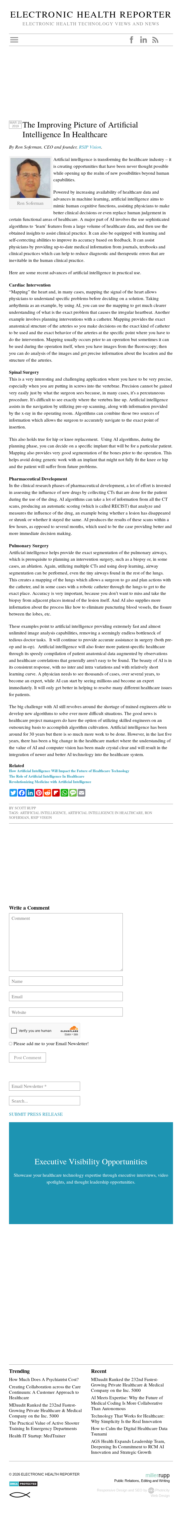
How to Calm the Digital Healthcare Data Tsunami (129, 1431)
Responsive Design (112, 1490)
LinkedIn (143, 40)
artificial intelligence (43, 812)
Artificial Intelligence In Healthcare (105, 812)
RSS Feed (155, 40)
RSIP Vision (90, 147)
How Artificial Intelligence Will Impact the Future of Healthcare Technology (69, 770)
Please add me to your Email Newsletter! (50, 1043)
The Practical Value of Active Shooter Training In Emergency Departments (44, 1425)
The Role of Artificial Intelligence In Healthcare (46, 776)
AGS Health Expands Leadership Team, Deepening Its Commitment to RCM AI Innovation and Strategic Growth (128, 1446)
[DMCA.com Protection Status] (23, 1485)
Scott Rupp (25, 808)
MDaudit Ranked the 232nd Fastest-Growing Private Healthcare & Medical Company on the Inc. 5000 (45, 1410)
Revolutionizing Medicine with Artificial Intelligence (50, 781)
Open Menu (14, 40)
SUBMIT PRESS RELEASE (36, 1114)
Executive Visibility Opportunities (91, 1161)
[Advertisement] (91, 86)
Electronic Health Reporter (91, 14)
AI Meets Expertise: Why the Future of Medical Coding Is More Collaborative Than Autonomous (127, 1403)
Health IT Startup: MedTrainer (37, 1436)
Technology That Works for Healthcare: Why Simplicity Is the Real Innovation (127, 1418)
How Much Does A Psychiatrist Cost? (44, 1379)
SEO (138, 1490)
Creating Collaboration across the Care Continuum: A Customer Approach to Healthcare (45, 1392)
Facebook (131, 40)
